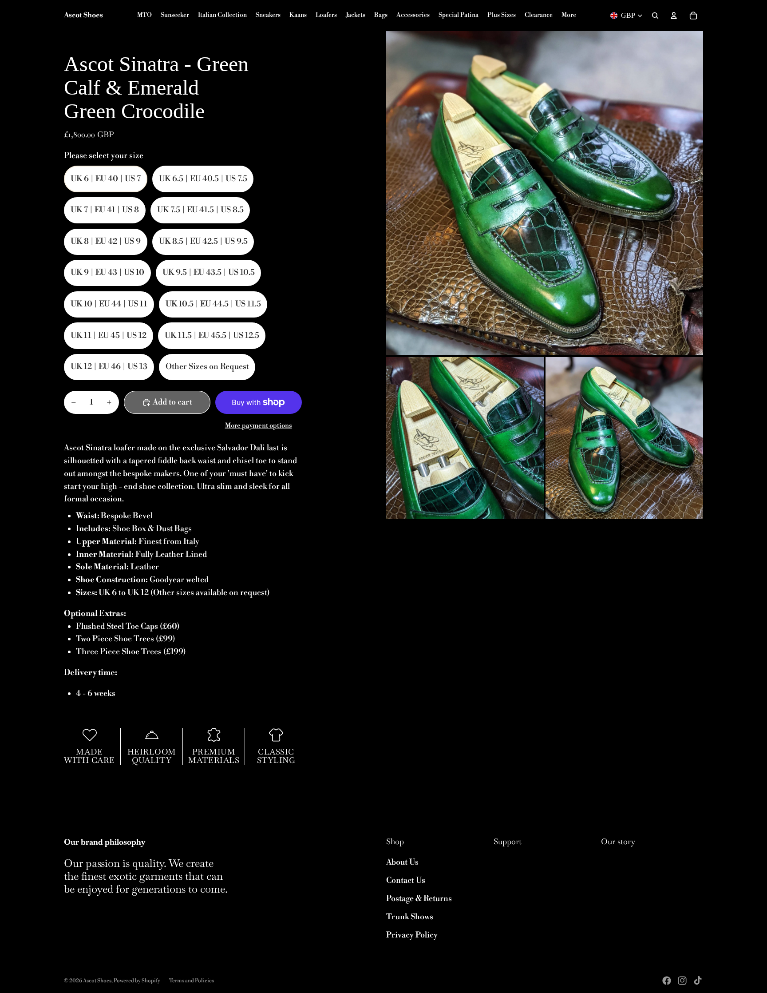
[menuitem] (569, 15)
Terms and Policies (191, 980)
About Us (402, 862)
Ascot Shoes (97, 980)
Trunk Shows (409, 917)
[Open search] (655, 15)
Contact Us (405, 880)
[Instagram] (682, 980)
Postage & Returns (419, 899)
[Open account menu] (674, 15)
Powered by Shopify (137, 980)
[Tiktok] (697, 980)
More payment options (258, 425)
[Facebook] (666, 980)
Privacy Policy (412, 935)
